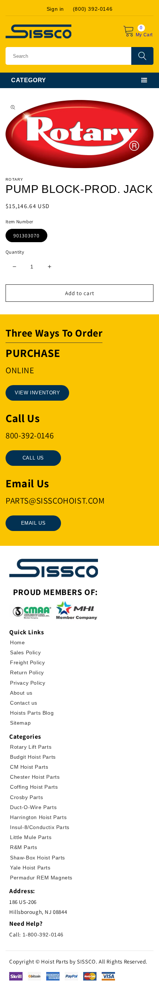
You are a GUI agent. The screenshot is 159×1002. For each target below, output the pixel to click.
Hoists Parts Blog (32, 713)
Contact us (23, 703)
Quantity (15, 252)
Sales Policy (25, 652)
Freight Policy (27, 662)
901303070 (26, 235)
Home (17, 642)
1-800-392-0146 (43, 935)
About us (21, 693)
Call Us (33, 458)
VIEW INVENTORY (37, 392)
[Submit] (142, 56)
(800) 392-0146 (92, 9)
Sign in (55, 9)
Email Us (33, 523)
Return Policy (27, 672)
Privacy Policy (27, 683)
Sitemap (20, 723)
